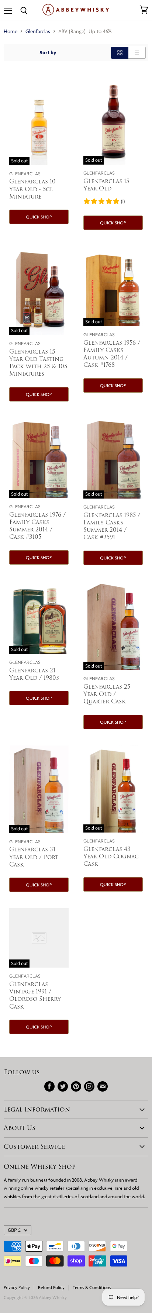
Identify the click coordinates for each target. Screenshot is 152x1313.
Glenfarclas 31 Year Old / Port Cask (33, 857)
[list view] (137, 53)
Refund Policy (51, 1287)
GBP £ (14, 1230)
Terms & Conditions (92, 1287)
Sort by (47, 53)
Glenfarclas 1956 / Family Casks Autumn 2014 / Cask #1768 (111, 353)
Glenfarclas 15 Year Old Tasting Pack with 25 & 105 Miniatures (38, 362)
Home (10, 31)
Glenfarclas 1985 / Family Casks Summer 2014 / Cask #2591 (111, 526)
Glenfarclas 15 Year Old (106, 184)
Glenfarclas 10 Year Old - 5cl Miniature (32, 189)
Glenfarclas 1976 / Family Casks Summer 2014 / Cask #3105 (37, 525)
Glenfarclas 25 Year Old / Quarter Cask (106, 694)
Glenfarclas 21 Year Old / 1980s (34, 674)
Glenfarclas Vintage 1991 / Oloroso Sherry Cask (35, 995)
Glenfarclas (37, 31)
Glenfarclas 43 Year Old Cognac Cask (111, 856)
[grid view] (119, 53)
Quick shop (39, 217)
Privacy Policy (17, 1287)
